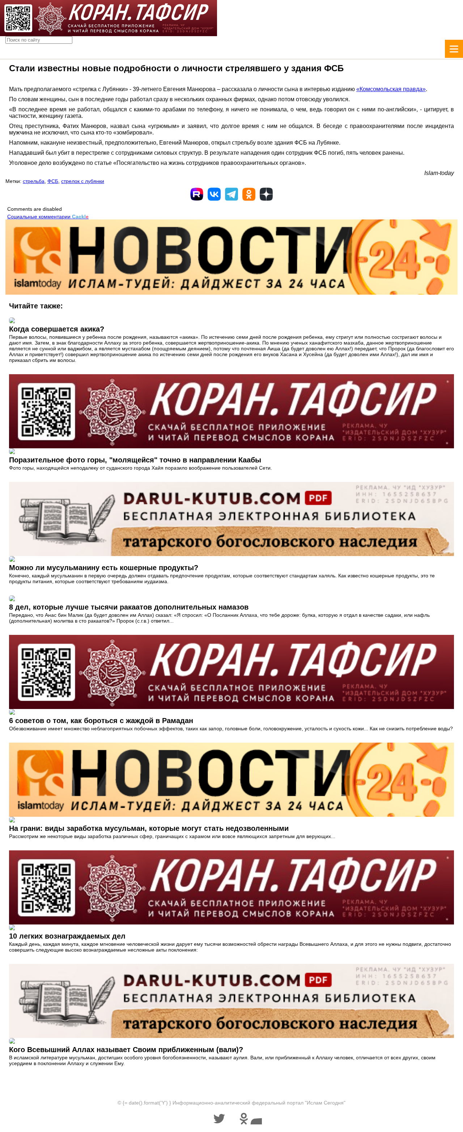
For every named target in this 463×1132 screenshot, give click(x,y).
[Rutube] (196, 194)
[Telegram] (231, 194)
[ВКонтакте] (214, 194)
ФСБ (52, 181)
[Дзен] (266, 194)
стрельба (33, 181)
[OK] (248, 194)
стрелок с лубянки (82, 181)
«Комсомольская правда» (391, 89)
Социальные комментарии (48, 216)
